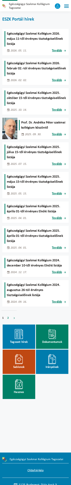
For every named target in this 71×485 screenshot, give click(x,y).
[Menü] (66, 6)
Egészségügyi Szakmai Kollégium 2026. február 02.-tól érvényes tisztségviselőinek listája (36, 68)
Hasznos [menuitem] (19, 392)
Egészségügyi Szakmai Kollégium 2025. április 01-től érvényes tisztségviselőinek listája (35, 236)
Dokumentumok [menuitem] (52, 342)
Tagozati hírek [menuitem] (19, 342)
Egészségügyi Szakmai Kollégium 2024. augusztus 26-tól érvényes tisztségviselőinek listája (33, 290)
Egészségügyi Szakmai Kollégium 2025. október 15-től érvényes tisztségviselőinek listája (36, 98)
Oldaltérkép (35, 470)
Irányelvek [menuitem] (52, 367)
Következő (14, 318)
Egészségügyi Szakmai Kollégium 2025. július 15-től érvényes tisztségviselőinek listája (34, 152)
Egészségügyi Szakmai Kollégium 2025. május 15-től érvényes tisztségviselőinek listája (35, 182)
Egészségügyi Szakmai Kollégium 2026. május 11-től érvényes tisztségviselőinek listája (35, 39)
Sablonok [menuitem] (18, 367)
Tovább (57, 50)
